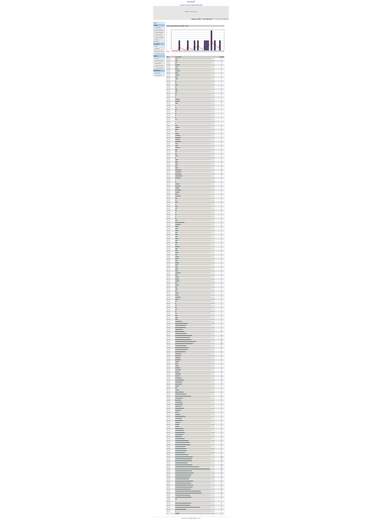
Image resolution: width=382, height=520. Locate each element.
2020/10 (168, 200)
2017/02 (168, 289)
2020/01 (168, 218)
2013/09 (168, 372)
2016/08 (168, 301)
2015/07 (168, 327)
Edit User (217, 19)
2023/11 (168, 125)
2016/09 (168, 299)
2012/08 (168, 398)
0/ (166, 513)
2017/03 (168, 287)
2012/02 (168, 410)
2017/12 (168, 269)
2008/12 (168, 487)
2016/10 (168, 297)
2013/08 (168, 374)
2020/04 (168, 212)
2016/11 (168, 295)
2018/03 (168, 262)
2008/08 (168, 495)
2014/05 (168, 355)
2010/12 (168, 438)
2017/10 (168, 273)
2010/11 (168, 440)
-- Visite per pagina (158, 37)
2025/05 (168, 89)
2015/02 (168, 337)
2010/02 (168, 458)
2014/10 (168, 345)
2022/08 (168, 155)
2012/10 (168, 394)
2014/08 (168, 349)
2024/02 (168, 119)
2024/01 (168, 121)
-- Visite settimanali (158, 32)
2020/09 (168, 202)
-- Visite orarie (157, 27)
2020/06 (168, 208)
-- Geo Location (158, 75)
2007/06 (168, 507)
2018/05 (168, 258)
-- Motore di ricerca (158, 51)
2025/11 (168, 77)
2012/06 (168, 402)
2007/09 (168, 501)
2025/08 (168, 83)
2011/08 (168, 422)
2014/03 (168, 359)
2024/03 (168, 117)
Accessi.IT (198, 518)
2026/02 (168, 71)
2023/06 (168, 135)
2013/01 (168, 388)
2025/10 (168, 79)
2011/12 (168, 414)
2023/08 (168, 131)
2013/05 (168, 380)
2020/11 (168, 198)
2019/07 (168, 230)
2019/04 (168, 236)
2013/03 (168, 384)
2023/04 (168, 139)
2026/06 (168, 63)
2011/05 (168, 428)
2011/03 (168, 432)
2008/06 (168, 499)
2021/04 (168, 188)
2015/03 (168, 335)
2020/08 (168, 204)
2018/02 (168, 264)
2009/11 (168, 465)
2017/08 (168, 277)
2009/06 (168, 475)
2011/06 (168, 426)
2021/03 (168, 190)
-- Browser (156, 58)
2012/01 (168, 412)
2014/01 (168, 363)
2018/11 (168, 246)
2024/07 (168, 109)
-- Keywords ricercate (159, 53)
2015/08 (168, 325)
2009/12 (168, 463)
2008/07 (168, 497)
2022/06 (168, 159)
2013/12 (168, 366)
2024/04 (168, 115)
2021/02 (168, 192)
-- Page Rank (157, 73)
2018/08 (168, 252)
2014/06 (168, 353)
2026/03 (168, 69)
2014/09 (168, 347)
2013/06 (168, 378)
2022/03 (168, 165)
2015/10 (168, 321)
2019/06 (168, 232)
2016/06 (168, 305)
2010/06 (168, 450)
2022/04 (168, 163)
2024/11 (168, 101)
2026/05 (168, 64)
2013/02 (168, 386)
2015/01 (168, 339)
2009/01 (168, 485)
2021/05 (168, 186)
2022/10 (168, 151)
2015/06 (168, 329)
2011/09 (168, 420)
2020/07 (168, 206)
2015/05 (168, 331)
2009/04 (168, 479)
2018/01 (168, 267)
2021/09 (168, 178)
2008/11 (168, 489)
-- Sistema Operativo (159, 60)
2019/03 (168, 238)
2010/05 (168, 452)
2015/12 (168, 317)
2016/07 (168, 303)
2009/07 (168, 473)
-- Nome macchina (158, 68)
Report (155, 22)
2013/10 (168, 370)
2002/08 (168, 511)
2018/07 (168, 254)
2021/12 (168, 172)
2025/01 (168, 97)
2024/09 (168, 105)
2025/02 (168, 95)
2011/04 (168, 430)
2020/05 (168, 210)
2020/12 (168, 196)
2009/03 (168, 481)
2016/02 (168, 313)
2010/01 (168, 460)
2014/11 (168, 343)
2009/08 (168, 471)
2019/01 (168, 242)
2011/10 (168, 418)
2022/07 (168, 157)
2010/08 (168, 446)
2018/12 (168, 244)
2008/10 (168, 491)
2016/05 (168, 307)
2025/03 (168, 93)
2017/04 (168, 285)
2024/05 (168, 113)
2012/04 (168, 406)
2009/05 (168, 477)
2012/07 (168, 400)
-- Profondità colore (158, 65)
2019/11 (168, 222)
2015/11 (168, 319)
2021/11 (168, 174)
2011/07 (168, 424)
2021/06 (168, 184)
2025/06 (168, 87)
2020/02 (168, 216)
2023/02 (168, 143)
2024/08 (168, 107)
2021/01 (168, 194)
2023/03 (168, 141)
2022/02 (168, 168)
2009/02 (168, 483)
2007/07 (168, 505)
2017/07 (168, 279)
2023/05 (168, 137)
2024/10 (168, 103)
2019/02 (168, 240)
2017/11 (168, 271)
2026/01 (168, 73)
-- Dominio (156, 48)
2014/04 (168, 357)
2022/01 (168, 170)
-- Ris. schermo (157, 63)
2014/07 (168, 351)
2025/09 (168, 81)
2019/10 (168, 224)
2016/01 (168, 315)
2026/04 (168, 66)
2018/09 (168, 250)
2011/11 (168, 416)
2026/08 (168, 58)
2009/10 (168, 467)
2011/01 (168, 436)
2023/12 (168, 123)
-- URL (155, 46)
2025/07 (168, 85)
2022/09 (168, 153)
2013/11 (168, 368)
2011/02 (168, 434)
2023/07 (168, 133)
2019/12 (168, 220)
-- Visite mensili (157, 34)
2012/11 (168, 392)
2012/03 (168, 408)
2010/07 (168, 448)
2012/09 (168, 396)
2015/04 (168, 333)
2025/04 (168, 91)
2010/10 (168, 442)
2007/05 (168, 509)
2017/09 (168, 275)
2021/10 (168, 176)
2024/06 (168, 111)
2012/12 (168, 390)
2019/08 (168, 228)
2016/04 (168, 309)
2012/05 (168, 404)
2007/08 (168, 503)
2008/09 (168, 493)
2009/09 (168, 469)
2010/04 (168, 454)
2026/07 (168, 60)
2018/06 (168, 256)
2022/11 (168, 149)
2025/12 (168, 75)
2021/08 (168, 180)
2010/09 (168, 444)
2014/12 (168, 341)
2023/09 (168, 129)
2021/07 (168, 182)
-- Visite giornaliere (158, 30)
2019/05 (168, 234)
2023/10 (168, 127)
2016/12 (168, 293)
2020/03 (168, 214)
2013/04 (168, 382)
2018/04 (168, 260)
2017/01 (168, 291)
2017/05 (168, 283)
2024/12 (168, 99)
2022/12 (168, 147)
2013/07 (168, 376)
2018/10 (168, 248)
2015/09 (168, 323)
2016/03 (168, 311)
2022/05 (168, 161)
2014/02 (168, 361)
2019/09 (168, 226)
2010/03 (168, 456)
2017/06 (168, 281)
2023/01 (168, 145)
